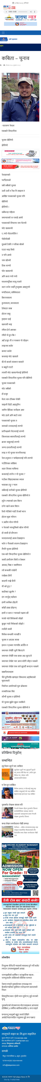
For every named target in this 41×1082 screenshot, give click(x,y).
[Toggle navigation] (3, 32)
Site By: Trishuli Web (12, 1079)
